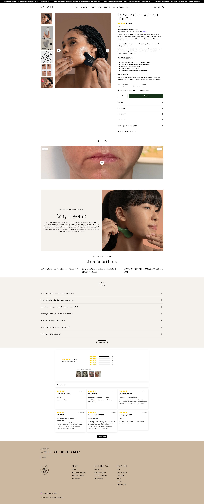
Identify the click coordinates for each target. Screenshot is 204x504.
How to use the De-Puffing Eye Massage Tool (59, 269)
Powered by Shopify (57, 497)
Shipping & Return (100, 472)
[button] (122, 23)
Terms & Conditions (100, 476)
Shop (118, 469)
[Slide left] (59, 50)
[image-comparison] (102, 162)
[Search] (155, 7)
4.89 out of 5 (74, 359)
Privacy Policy (98, 479)
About (119, 479)
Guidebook (120, 476)
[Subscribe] (78, 457)
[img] (60, 391)
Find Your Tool (121, 485)
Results (119, 482)
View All (102, 342)
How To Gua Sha (122, 472)
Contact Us (98, 469)
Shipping (120, 29)
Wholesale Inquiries (78, 476)
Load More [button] (102, 436)
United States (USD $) (49, 493)
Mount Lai (48, 497)
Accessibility (76, 479)
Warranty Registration (79, 472)
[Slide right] (107, 50)
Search (74, 469)
